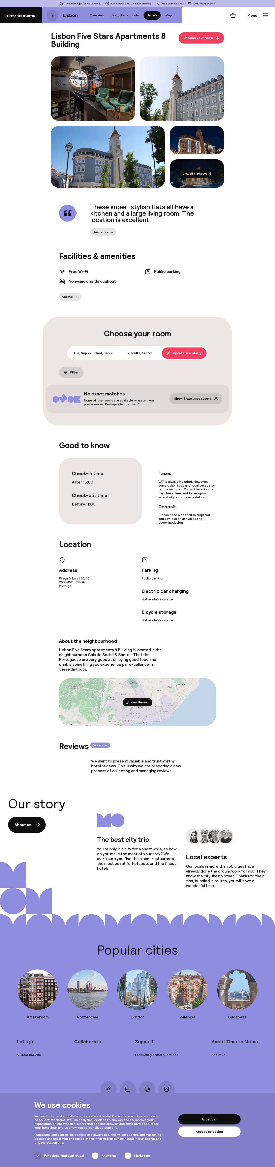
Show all (67, 297)
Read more (101, 232)
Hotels (152, 15)
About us (22, 824)
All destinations (29, 1055)
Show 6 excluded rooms (192, 398)
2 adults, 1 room (140, 353)
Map (168, 15)
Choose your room (198, 38)
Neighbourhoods (125, 15)
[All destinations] (52, 15)
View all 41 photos (195, 173)
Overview (97, 15)
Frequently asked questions (156, 1055)
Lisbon (70, 15)
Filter (74, 372)
